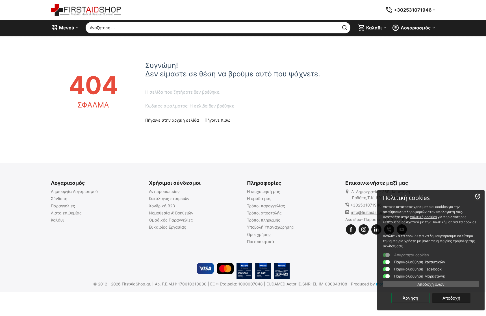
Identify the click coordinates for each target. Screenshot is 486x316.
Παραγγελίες (63, 205)
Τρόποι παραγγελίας (266, 205)
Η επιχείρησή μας (263, 191)
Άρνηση (410, 298)
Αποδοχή (451, 298)
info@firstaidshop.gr (370, 212)
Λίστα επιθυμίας (66, 212)
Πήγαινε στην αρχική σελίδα (172, 120)
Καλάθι (57, 220)
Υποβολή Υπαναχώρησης (270, 227)
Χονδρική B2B (162, 205)
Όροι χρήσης (259, 234)
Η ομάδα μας (259, 198)
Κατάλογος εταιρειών (169, 198)
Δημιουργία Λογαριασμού (74, 191)
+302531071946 (366, 205)
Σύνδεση (59, 198)
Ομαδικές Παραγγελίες (171, 220)
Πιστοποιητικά (260, 241)
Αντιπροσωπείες (164, 191)
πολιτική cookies (423, 217)
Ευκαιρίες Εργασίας (167, 227)
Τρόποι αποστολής (264, 212)
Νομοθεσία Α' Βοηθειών (171, 212)
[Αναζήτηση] (345, 28)
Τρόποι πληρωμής (263, 220)
